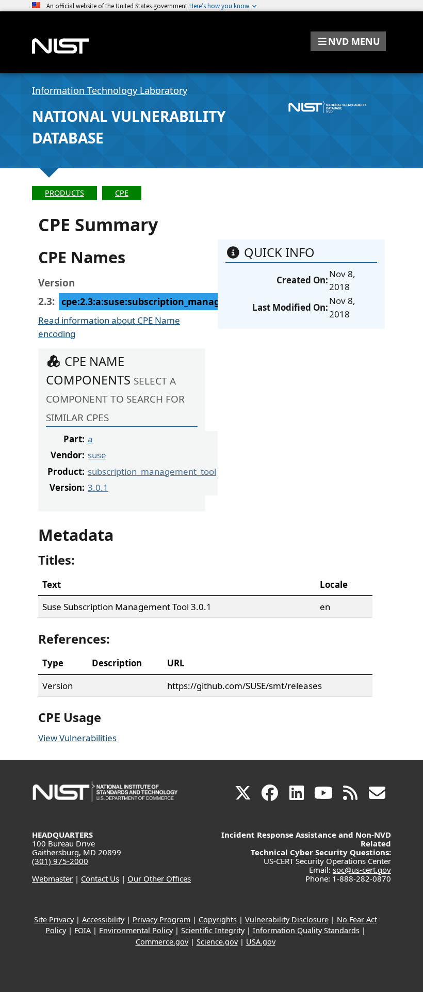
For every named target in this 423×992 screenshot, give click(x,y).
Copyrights (218, 919)
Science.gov (217, 942)
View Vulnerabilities (77, 738)
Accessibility (103, 919)
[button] (348, 41)
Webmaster (52, 878)
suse (97, 455)
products (64, 193)
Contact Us (100, 878)
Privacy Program (161, 919)
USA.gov (260, 942)
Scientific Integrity (213, 930)
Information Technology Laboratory (109, 90)
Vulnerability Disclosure (287, 919)
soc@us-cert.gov (362, 870)
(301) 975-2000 (60, 861)
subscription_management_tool (152, 471)
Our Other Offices (159, 878)
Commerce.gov (162, 942)
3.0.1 (98, 487)
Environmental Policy (136, 930)
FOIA (82, 930)
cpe (121, 193)
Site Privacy (54, 919)
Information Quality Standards (306, 930)
